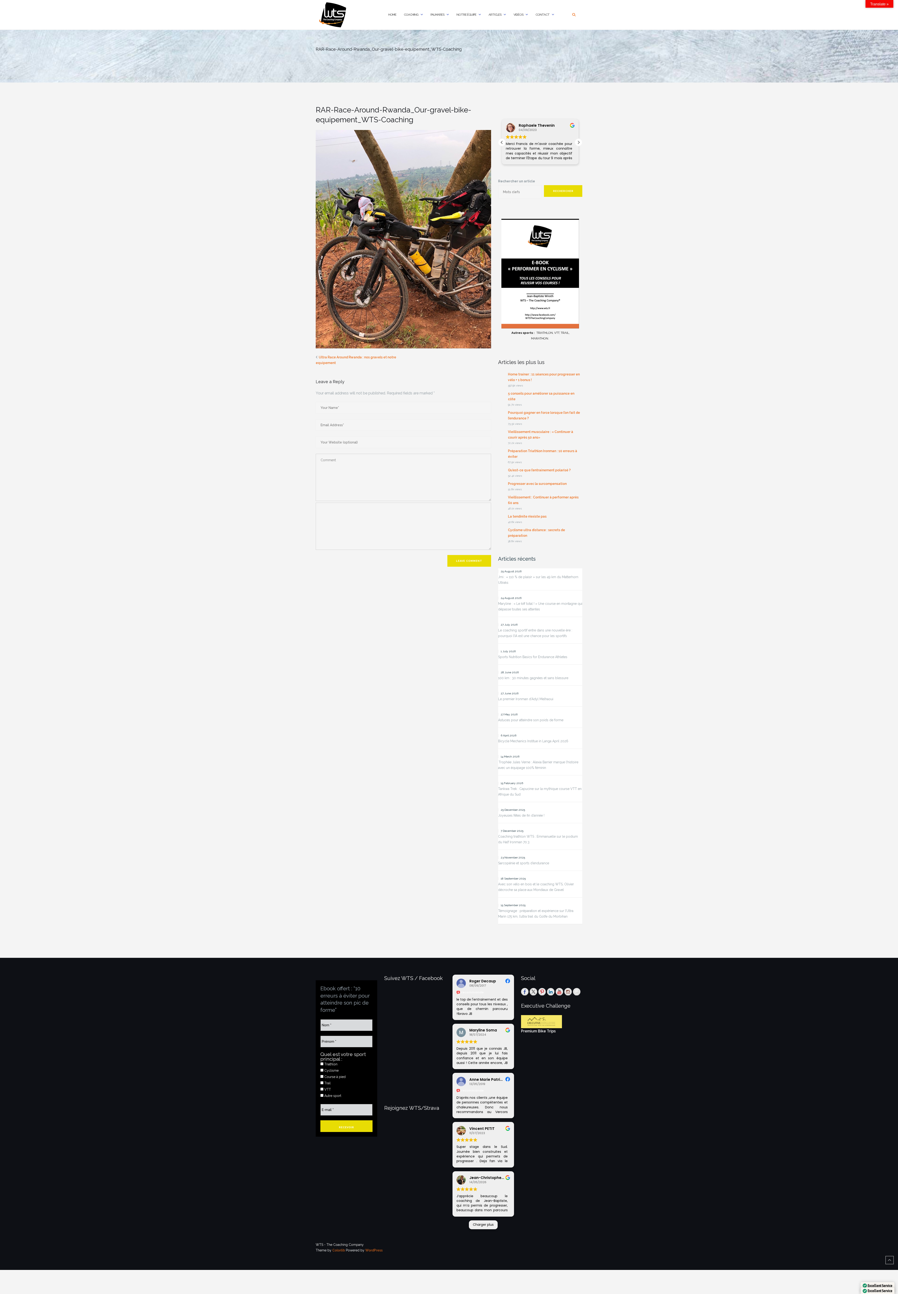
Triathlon (330, 1064)
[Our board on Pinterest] (542, 991)
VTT (327, 1089)
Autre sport (332, 1096)
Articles (495, 14)
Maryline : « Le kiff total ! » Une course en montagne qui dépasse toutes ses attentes (540, 606)
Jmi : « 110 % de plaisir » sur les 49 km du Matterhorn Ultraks (538, 579)
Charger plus (483, 1224)
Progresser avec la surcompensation (537, 484)
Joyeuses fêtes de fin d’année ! (521, 815)
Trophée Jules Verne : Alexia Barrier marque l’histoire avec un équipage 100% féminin (538, 765)
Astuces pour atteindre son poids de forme (530, 720)
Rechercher (563, 191)
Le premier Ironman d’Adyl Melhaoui (525, 699)
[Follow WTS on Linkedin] (550, 991)
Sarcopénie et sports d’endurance (523, 863)
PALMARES (437, 14)
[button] (578, 142)
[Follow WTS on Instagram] (568, 991)
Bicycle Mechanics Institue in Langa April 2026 (533, 741)
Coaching (411, 14)
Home (392, 14)
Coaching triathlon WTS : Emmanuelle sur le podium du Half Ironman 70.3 (538, 839)
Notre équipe (466, 14)
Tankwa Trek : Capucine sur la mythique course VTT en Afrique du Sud (540, 791)
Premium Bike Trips (538, 1031)
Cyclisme (331, 1070)
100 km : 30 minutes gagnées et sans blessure (533, 678)
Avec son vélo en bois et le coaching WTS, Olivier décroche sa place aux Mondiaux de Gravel (536, 887)
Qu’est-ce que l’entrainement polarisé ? (539, 470)
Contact (543, 14)
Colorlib (338, 1250)
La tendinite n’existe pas (527, 516)
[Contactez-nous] (576, 991)
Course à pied (334, 1077)
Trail (327, 1083)
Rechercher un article (516, 181)
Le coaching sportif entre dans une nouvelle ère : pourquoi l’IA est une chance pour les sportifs (535, 633)
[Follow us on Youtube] (559, 991)
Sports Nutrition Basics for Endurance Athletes (532, 657)
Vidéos (518, 14)
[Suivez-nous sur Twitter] (533, 991)
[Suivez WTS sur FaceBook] (525, 991)
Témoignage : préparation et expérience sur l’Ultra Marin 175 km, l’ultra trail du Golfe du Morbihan (535, 913)
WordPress (374, 1250)
